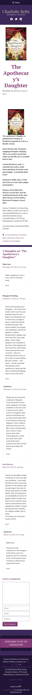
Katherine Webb (13, 238)
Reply (7, 285)
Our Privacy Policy (16, 679)
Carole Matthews (11, 235)
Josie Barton (8, 464)
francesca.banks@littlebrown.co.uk (16, 667)
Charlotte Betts (8, 690)
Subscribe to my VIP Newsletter (16, 643)
